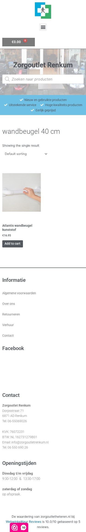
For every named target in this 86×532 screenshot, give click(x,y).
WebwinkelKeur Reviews (23, 521)
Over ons (8, 304)
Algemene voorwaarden (19, 293)
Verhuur (8, 325)
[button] (43, 27)
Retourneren (11, 314)
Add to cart (12, 243)
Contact (8, 335)
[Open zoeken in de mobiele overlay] (43, 79)
